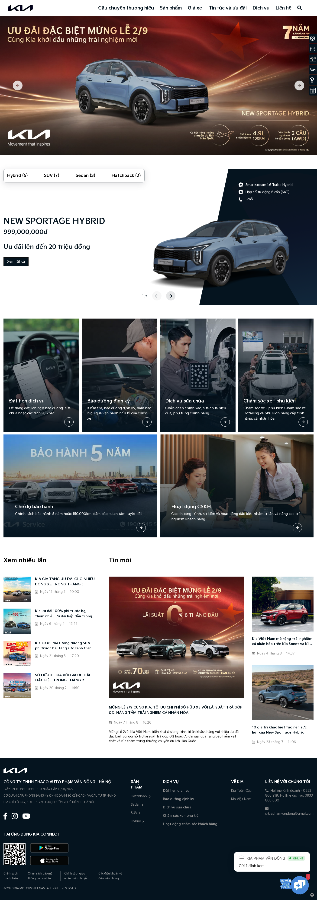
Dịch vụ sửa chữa (177, 807)
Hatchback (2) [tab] (126, 175)
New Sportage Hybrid (54, 221)
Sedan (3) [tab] (85, 175)
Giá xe (195, 8)
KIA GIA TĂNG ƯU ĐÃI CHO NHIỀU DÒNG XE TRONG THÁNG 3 (65, 581)
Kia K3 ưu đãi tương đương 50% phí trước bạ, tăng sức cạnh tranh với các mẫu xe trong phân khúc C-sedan (65, 646)
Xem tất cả (16, 262)
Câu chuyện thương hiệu (126, 8)
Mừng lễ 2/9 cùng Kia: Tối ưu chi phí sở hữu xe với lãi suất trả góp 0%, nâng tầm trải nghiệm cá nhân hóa (176, 710)
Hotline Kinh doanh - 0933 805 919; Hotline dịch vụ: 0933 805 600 (289, 795)
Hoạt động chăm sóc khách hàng (190, 824)
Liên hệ (283, 8)
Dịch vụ (261, 8)
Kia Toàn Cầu (241, 791)
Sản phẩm (171, 8)
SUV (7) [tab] (51, 175)
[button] (22, 86)
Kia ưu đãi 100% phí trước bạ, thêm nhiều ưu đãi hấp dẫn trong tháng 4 (63, 614)
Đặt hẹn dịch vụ (176, 791)
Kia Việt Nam (241, 799)
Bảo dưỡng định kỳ (178, 799)
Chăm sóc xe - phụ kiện (182, 816)
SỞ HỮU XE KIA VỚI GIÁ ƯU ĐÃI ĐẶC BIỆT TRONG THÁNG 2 (62, 678)
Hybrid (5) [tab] (17, 175)
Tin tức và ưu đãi (228, 8)
